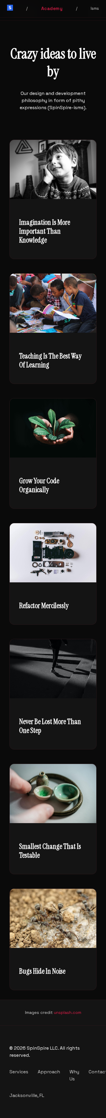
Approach (49, 1072)
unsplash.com (67, 1012)
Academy (52, 8)
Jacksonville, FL (26, 1095)
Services (18, 1072)
